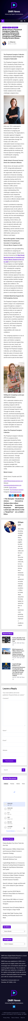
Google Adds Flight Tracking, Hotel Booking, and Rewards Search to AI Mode (12, 915)
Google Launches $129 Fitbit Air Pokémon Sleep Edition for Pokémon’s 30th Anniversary (13, 893)
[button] (25, 20)
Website (5, 750)
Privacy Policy (6, 1017)
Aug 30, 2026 (15, 643)
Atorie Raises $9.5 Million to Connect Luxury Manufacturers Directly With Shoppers (13, 901)
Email (5, 740)
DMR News (14, 11)
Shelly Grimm (12, 487)
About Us (23, 1017)
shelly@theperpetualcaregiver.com (13, 481)
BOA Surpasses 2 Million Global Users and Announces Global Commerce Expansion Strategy (18, 653)
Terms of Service (15, 1017)
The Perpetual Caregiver (16, 489)
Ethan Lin (12, 42)
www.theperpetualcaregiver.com (12, 485)
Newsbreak (14, 27)
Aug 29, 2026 (15, 657)
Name (5, 730)
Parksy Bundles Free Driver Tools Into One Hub (18, 639)
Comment (6, 698)
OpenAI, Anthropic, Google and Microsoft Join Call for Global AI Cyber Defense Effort (14, 885)
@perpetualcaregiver (15, 492)
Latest (4, 27)
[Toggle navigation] (21, 21)
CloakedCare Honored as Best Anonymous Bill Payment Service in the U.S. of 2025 (19, 505)
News (9, 27)
